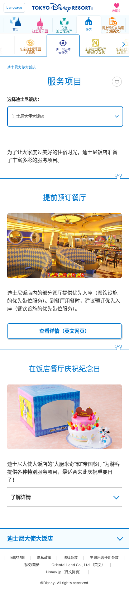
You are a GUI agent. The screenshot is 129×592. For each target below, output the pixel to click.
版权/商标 (31, 565)
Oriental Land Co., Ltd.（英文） (78, 565)
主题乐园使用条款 (104, 558)
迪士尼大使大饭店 (28, 116)
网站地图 (17, 558)
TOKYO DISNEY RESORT (62, 7)
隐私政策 (44, 558)
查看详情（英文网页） (64, 331)
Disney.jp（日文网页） (64, 572)
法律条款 (70, 558)
